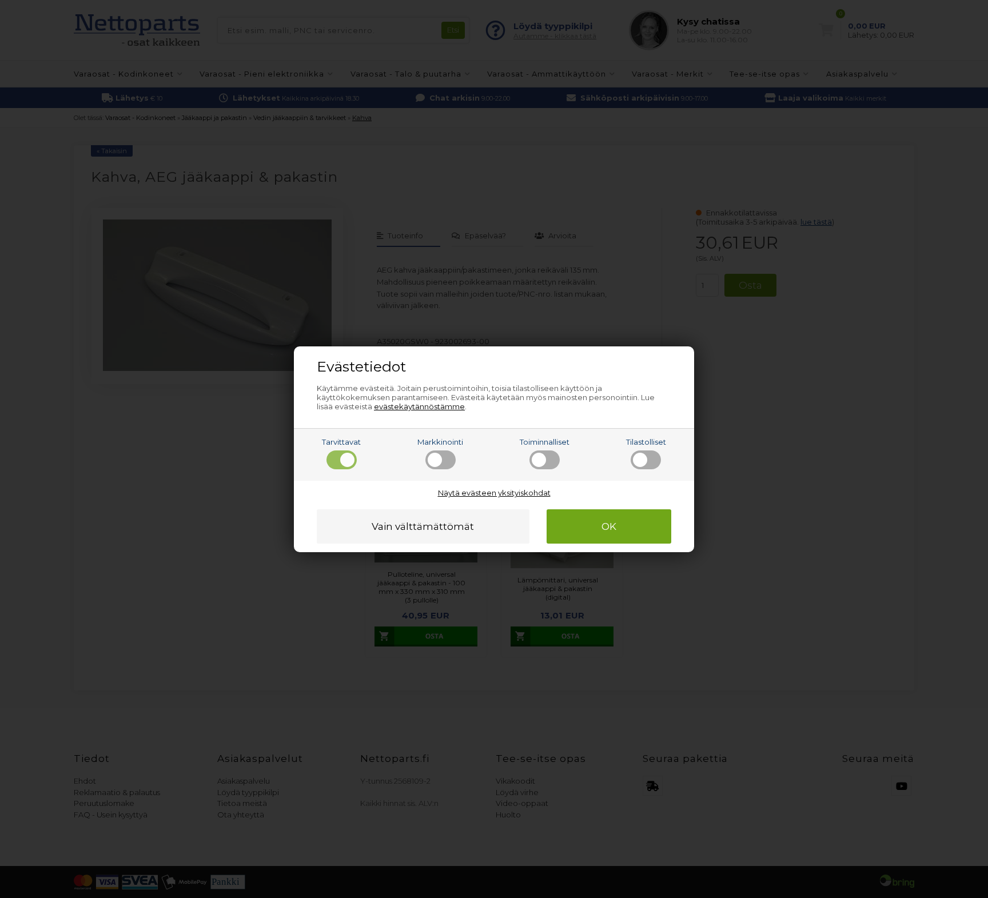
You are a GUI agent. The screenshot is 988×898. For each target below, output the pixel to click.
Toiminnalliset (544, 441)
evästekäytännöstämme (419, 406)
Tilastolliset (646, 441)
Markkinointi (440, 441)
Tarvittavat (341, 441)
